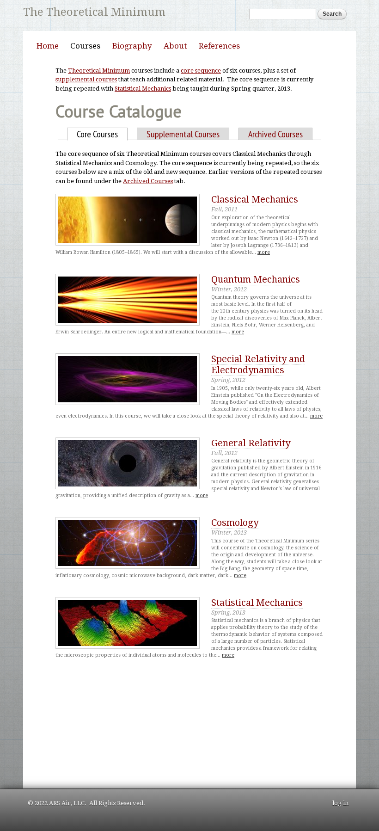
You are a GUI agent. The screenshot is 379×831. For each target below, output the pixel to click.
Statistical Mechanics (143, 88)
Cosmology (234, 522)
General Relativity (250, 443)
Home (48, 45)
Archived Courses (275, 134)
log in (340, 803)
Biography (132, 45)
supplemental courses (86, 79)
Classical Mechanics (254, 199)
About (175, 45)
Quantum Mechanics (255, 279)
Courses (85, 45)
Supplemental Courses (183, 134)
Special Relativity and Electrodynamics (258, 364)
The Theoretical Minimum (94, 12)
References (219, 45)
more (263, 252)
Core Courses (102, 134)
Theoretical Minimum (99, 70)
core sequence (201, 70)
